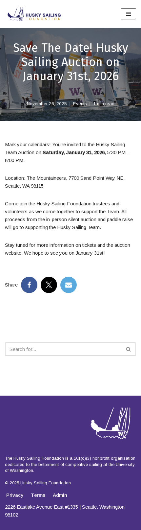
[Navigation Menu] (128, 13)
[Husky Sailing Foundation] (34, 14)
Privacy (14, 495)
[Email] (68, 285)
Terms (38, 495)
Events (80, 103)
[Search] (128, 349)
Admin (60, 495)
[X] (49, 285)
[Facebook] (29, 285)
